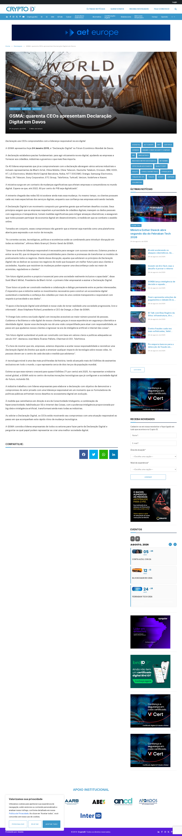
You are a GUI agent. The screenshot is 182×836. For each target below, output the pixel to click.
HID (133, 155)
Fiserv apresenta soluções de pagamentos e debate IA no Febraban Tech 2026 (162, 298)
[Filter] (137, 538)
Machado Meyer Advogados (144, 161)
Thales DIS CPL (138, 177)
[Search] (175, 9)
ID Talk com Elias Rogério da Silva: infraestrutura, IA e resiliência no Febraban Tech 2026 (162, 314)
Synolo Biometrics (149, 172)
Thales (151, 177)
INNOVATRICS (143, 155)
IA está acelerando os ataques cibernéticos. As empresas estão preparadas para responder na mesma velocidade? (161, 251)
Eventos (26, 109)
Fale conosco (161, 9)
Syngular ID (166, 172)
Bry (158, 145)
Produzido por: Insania (14, 832)
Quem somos (117, 9)
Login (174, 2)
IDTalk (60, 17)
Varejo (155, 17)
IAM (52, 17)
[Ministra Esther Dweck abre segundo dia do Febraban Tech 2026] (153, 209)
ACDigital (136, 145)
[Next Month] (175, 544)
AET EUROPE (149, 145)
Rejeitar (35, 824)
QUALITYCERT (161, 166)
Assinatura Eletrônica (79, 17)
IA (47, 17)
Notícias (37, 109)
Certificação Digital (110, 17)
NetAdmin (164, 161)
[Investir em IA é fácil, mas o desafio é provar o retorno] (138, 270)
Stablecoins (126, 17)
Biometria (97, 17)
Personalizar (18, 824)
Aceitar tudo (51, 824)
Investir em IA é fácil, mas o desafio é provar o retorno (161, 267)
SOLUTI (135, 172)
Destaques (15, 109)
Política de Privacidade (19, 813)
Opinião (164, 17)
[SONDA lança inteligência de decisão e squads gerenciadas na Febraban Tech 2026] (138, 285)
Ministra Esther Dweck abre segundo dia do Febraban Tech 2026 (150, 233)
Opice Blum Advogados (142, 166)
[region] (34, 813)
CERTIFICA (168, 145)
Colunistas (137, 182)
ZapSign (170, 177)
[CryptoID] (20, 9)
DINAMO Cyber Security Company (156, 150)
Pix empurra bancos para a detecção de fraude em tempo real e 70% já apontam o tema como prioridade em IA (162, 345)
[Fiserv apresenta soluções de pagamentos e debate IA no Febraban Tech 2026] (138, 301)
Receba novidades (139, 9)
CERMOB (135, 150)
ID (42, 17)
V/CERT (161, 177)
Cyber (68, 17)
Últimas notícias (96, 9)
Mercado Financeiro (139, 17)
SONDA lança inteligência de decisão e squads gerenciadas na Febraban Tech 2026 (161, 283)
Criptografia (32, 17)
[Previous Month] (170, 544)
